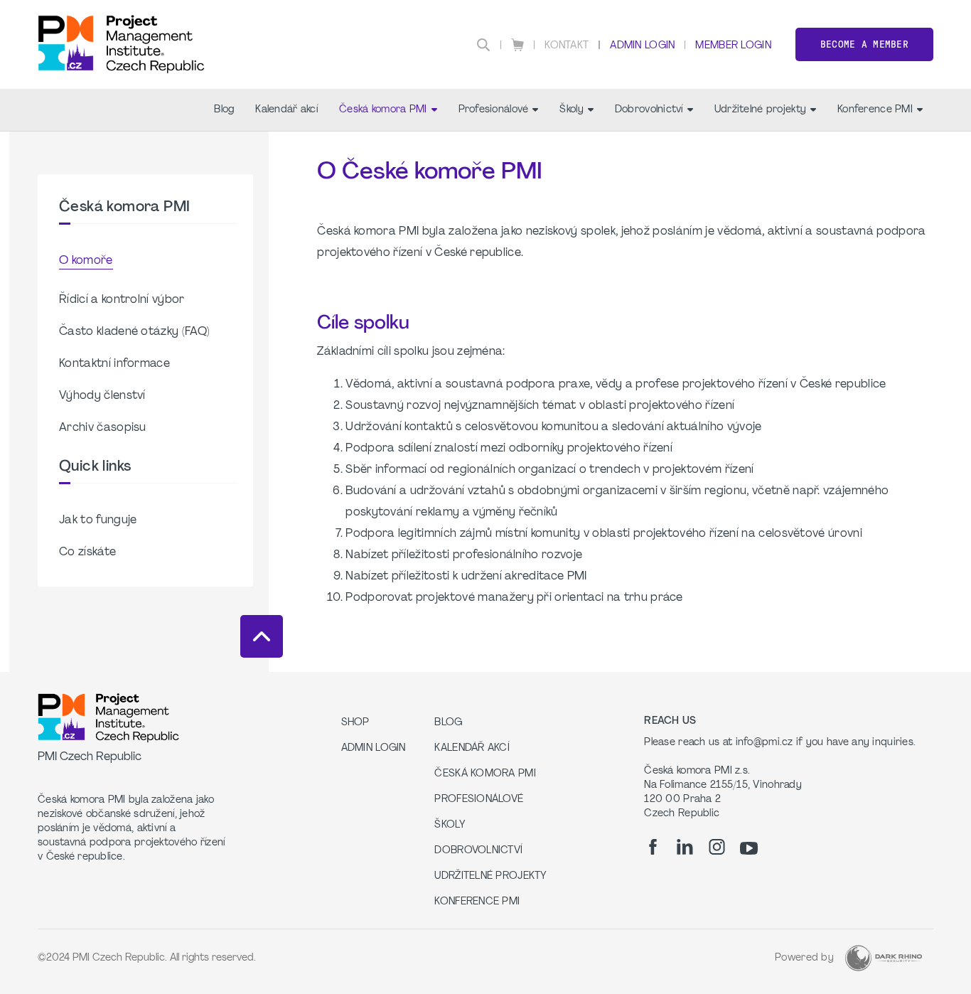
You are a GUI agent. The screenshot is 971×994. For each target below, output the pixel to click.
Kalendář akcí (286, 110)
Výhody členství (102, 396)
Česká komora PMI (383, 110)
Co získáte (87, 552)
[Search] (483, 44)
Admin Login (642, 46)
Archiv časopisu (102, 428)
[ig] (717, 847)
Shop (355, 722)
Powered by (804, 958)
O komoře (86, 261)
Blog (224, 110)
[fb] (653, 847)
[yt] (749, 848)
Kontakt (566, 46)
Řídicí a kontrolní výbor (122, 300)
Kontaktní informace (114, 364)
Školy (571, 110)
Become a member (864, 44)
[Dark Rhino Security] (883, 958)
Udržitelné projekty (760, 110)
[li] (685, 847)
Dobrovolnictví (649, 110)
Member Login (733, 46)
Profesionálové (493, 110)
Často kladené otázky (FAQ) (134, 332)
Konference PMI (875, 110)
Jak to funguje (97, 520)
